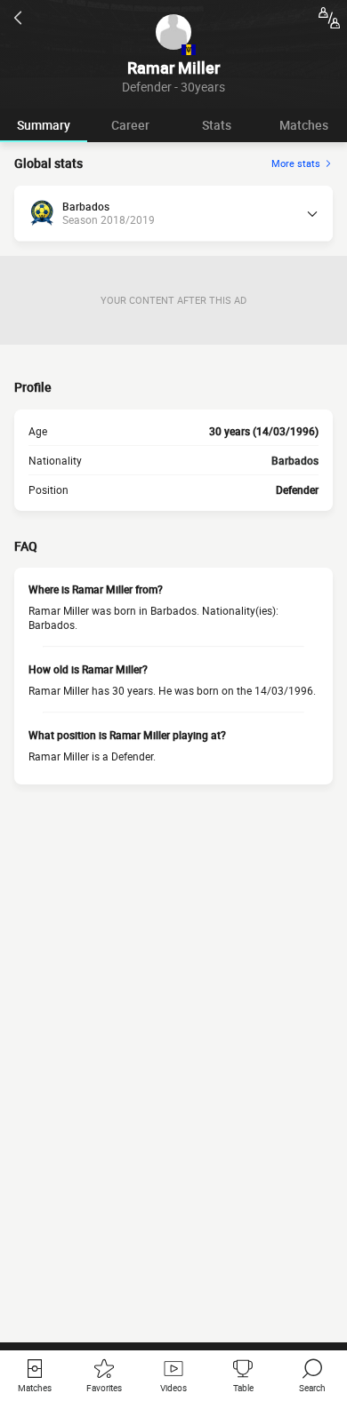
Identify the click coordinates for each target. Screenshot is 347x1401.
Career (130, 124)
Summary (43, 124)
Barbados (295, 460)
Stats (216, 124)
